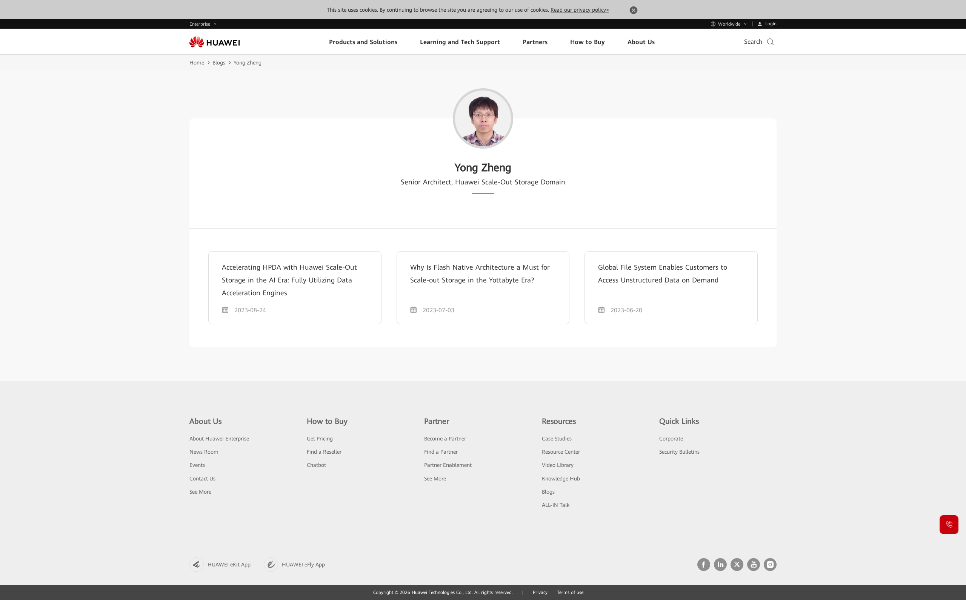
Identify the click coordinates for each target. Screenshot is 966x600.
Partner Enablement (448, 465)
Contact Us (202, 479)
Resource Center (561, 452)
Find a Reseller (324, 452)
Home (196, 63)
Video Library (558, 465)
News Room (203, 452)
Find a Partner (441, 452)
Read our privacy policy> (580, 10)
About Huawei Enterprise (219, 439)
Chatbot (316, 465)
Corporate (671, 439)
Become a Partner (445, 439)
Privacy (540, 592)
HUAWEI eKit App (229, 565)
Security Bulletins (679, 452)
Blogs (218, 63)
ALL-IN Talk (555, 505)
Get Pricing (320, 439)
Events (197, 465)
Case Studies (557, 439)
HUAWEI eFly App (303, 565)
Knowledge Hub (561, 479)
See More (200, 492)
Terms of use (570, 592)
